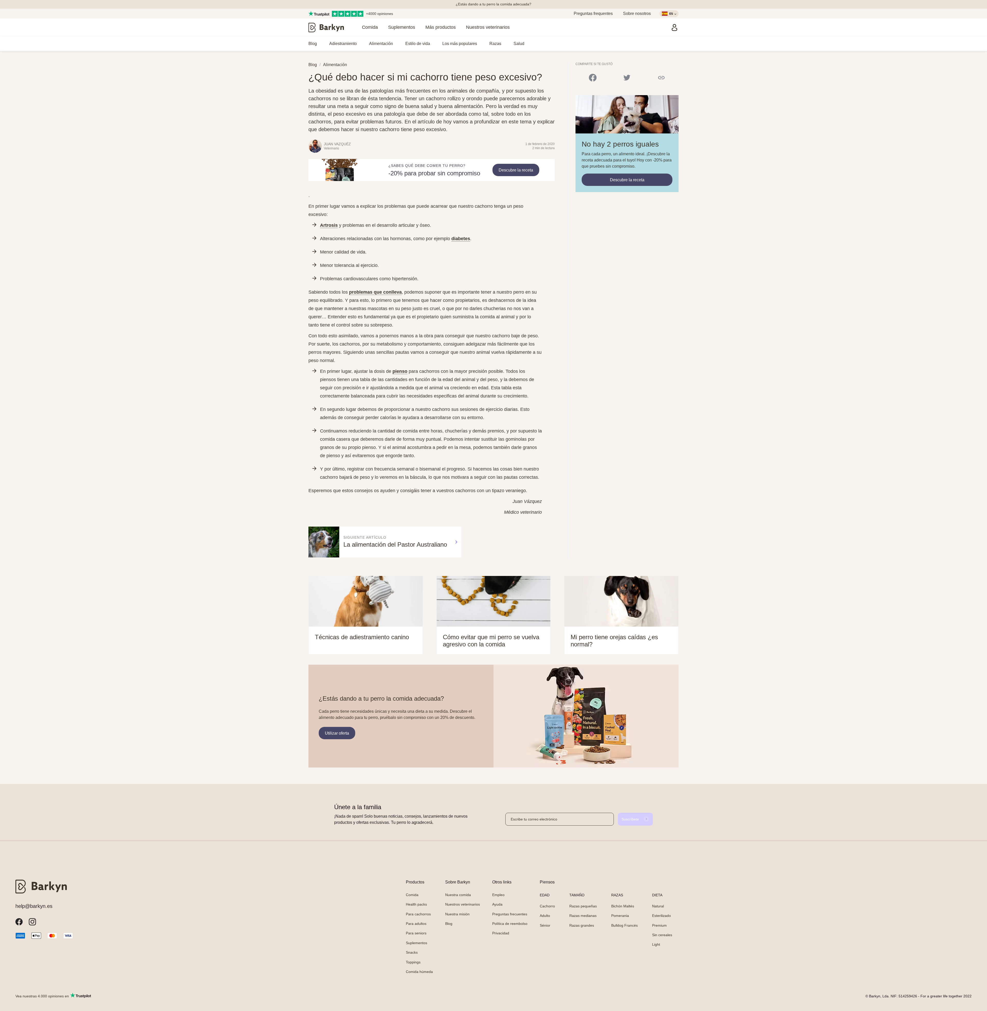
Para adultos (416, 924)
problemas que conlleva (375, 292)
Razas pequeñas (583, 906)
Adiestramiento (343, 43)
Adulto (545, 916)
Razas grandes (581, 925)
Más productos (440, 27)
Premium (659, 925)
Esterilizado (661, 916)
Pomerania (620, 916)
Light (656, 944)
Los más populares (459, 43)
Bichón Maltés (622, 906)
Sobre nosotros (637, 13)
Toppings (413, 962)
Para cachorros (418, 914)
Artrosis (329, 225)
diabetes (460, 238)
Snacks (412, 952)
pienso (399, 371)
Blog (312, 43)
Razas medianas (583, 916)
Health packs (416, 904)
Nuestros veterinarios (488, 27)
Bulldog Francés (624, 925)
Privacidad (500, 933)
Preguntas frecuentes (509, 914)
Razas (495, 43)
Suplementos (401, 27)
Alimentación (381, 43)
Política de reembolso (509, 924)
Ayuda (497, 904)
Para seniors (416, 933)
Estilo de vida (417, 43)
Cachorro (547, 906)
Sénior (545, 925)
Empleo (498, 895)
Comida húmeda (419, 972)
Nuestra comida (458, 895)
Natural (658, 906)
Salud (519, 43)
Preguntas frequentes (593, 13)
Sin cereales (662, 935)
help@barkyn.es (33, 906)
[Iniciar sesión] (674, 28)
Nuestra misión (457, 914)
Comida (370, 27)
